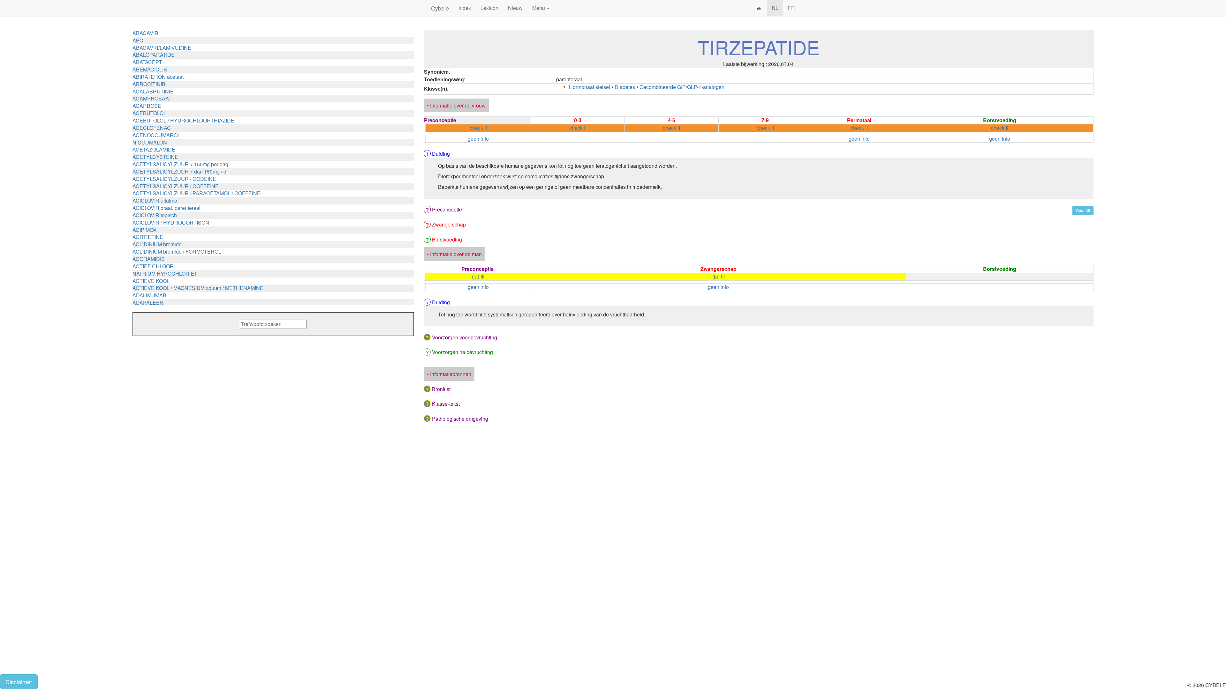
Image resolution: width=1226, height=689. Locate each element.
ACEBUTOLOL (149, 113)
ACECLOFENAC (151, 127)
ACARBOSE (146, 105)
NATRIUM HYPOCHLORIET (164, 273)
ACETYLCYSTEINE (155, 156)
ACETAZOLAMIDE (153, 149)
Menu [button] (539, 7)
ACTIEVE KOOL (151, 281)
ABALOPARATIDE (153, 54)
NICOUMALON (149, 142)
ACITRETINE (147, 237)
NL (775, 7)
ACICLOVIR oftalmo (154, 200)
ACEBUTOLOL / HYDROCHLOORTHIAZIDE (183, 120)
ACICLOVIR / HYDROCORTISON (170, 222)
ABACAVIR (145, 33)
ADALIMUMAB (149, 295)
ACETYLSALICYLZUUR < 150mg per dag (180, 164)
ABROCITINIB (148, 84)
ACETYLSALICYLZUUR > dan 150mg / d (179, 171)
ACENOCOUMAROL (156, 135)
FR (791, 7)
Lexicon (489, 7)
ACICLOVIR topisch (154, 215)
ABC (137, 40)
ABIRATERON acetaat (158, 76)
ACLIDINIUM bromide (157, 244)
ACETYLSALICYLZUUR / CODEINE (174, 178)
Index (464, 7)
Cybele (440, 8)
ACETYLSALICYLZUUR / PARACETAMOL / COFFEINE (196, 193)
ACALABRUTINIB (153, 91)
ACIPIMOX (144, 229)
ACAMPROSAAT (151, 98)
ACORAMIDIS (148, 259)
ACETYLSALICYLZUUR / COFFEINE (175, 186)
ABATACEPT (147, 62)
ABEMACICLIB (149, 69)
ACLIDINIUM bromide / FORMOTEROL (176, 251)
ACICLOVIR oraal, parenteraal (166, 207)
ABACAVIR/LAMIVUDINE (161, 47)
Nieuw (515, 7)
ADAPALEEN (147, 302)
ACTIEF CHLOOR (153, 266)
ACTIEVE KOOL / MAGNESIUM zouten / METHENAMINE (197, 288)
